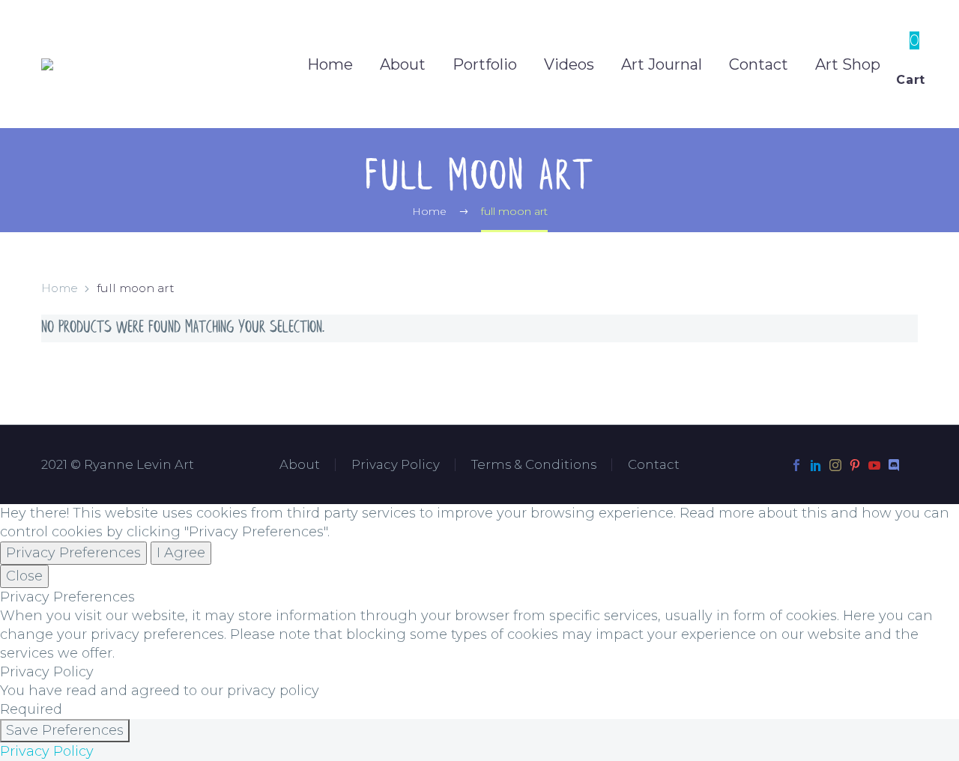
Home (330, 64)
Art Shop (847, 64)
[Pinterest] (855, 465)
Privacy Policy (395, 464)
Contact (758, 64)
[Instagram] (835, 465)
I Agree (181, 553)
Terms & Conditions (533, 464)
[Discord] (894, 465)
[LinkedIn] (816, 465)
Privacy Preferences (73, 553)
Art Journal (661, 64)
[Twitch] (913, 465)
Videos (569, 64)
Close (24, 576)
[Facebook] (796, 465)
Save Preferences (65, 730)
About (403, 64)
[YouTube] (874, 465)
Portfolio (485, 64)
